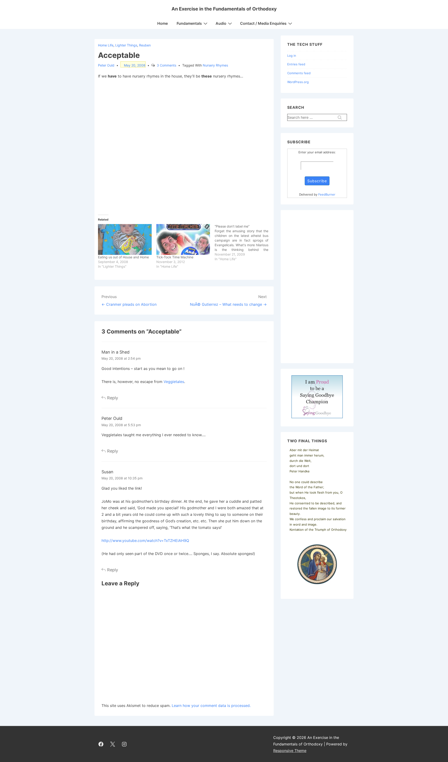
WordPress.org (298, 82)
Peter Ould (112, 418)
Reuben (145, 45)
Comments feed (299, 73)
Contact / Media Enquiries (263, 23)
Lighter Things (126, 45)
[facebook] (101, 744)
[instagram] (124, 744)
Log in (291, 55)
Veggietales (174, 381)
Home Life (105, 45)
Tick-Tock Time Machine (174, 257)
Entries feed (296, 64)
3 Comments (166, 65)
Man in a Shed (116, 352)
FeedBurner (326, 194)
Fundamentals (189, 23)
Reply (112, 397)
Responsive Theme (289, 750)
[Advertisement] (317, 287)
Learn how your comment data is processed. (211, 705)
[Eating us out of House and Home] (125, 239)
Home (162, 23)
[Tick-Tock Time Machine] (183, 239)
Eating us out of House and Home (123, 257)
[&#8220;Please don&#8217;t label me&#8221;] (244, 242)
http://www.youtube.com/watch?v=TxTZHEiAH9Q (145, 540)
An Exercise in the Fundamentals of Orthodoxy (224, 9)
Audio (221, 23)
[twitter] (112, 744)
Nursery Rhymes (215, 65)
